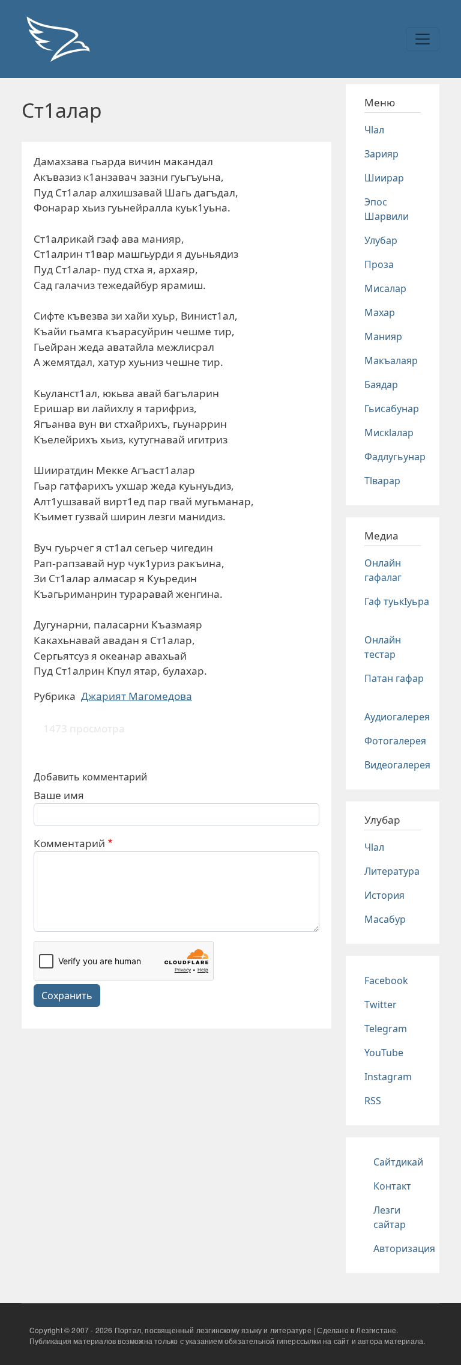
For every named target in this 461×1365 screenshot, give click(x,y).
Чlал (374, 129)
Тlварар (382, 480)
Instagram (388, 1076)
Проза (379, 264)
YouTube (383, 1052)
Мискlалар (389, 432)
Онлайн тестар (382, 647)
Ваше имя (59, 795)
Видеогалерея (397, 764)
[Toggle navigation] (422, 39)
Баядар (381, 384)
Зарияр (381, 153)
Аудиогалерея (397, 716)
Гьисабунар (391, 408)
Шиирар (384, 177)
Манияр (383, 336)
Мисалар (385, 288)
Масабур (385, 919)
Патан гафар (394, 678)
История (384, 895)
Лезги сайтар (389, 1217)
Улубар (380, 240)
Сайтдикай (398, 1162)
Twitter (380, 1004)
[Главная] (58, 39)
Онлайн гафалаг (383, 570)
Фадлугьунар (395, 456)
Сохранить (66, 995)
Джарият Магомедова (136, 696)
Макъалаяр (391, 360)
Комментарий (69, 843)
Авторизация (404, 1248)
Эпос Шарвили (386, 209)
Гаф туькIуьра (396, 601)
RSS (372, 1100)
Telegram (385, 1028)
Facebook (386, 980)
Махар (379, 312)
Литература (392, 871)
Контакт (392, 1186)
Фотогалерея (395, 740)
